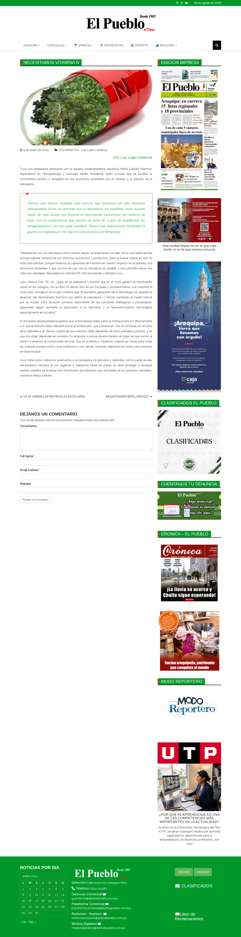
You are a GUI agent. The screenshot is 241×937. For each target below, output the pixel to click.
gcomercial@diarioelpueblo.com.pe (95, 898)
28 (63, 906)
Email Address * (30, 470)
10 (36, 894)
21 (62, 900)
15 (23, 900)
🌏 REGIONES (164, 45)
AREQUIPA (30, 45)
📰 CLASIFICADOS (193, 885)
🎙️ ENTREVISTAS (111, 45)
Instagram (181, 3)
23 (30, 906)
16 (29, 900)
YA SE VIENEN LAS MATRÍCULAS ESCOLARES (54, 396)
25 (43, 906)
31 (36, 912)
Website (25, 483)
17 (36, 900)
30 (30, 912)
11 (43, 894)
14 (62, 894)
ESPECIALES (55, 45)
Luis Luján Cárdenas (94, 150)
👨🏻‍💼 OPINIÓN (82, 45)
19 (49, 900)
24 (36, 906)
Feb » (32, 922)
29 (23, 912)
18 (43, 900)
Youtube (186, 3)
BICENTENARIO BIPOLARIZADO (127, 396)
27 (56, 906)
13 (56, 894)
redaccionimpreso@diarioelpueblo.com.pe (99, 918)
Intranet (184, 872)
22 (23, 906)
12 (49, 894)
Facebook (177, 3)
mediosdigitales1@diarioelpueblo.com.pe (98, 928)
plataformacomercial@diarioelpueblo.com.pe (101, 908)
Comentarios (28, 426)
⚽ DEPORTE (139, 45)
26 (49, 906)
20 (56, 900)
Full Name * (27, 456)
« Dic (23, 922)
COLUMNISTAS (69, 150)
